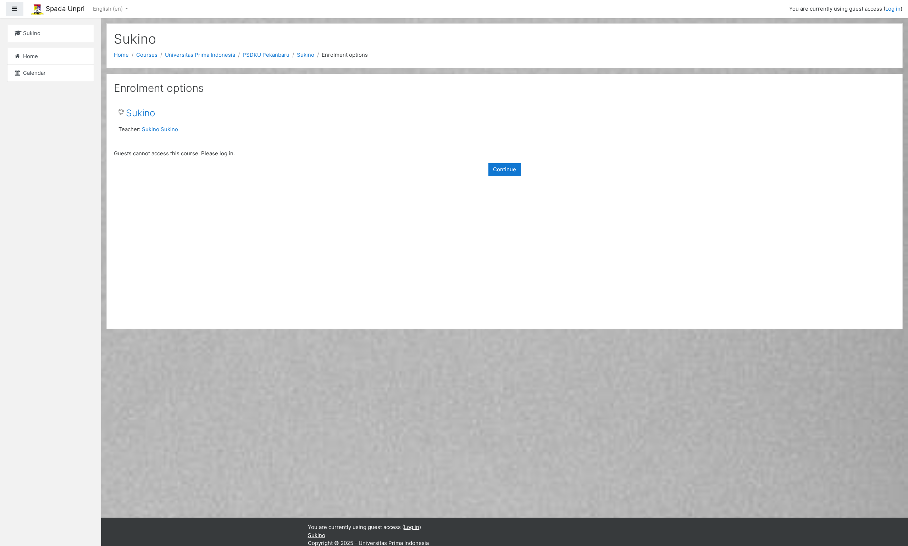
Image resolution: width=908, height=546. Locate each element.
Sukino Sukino (160, 129)
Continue (504, 169)
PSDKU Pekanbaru (266, 54)
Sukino (305, 54)
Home (121, 54)
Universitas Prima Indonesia (200, 54)
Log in (893, 8)
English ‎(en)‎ (108, 8)
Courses (146, 54)
